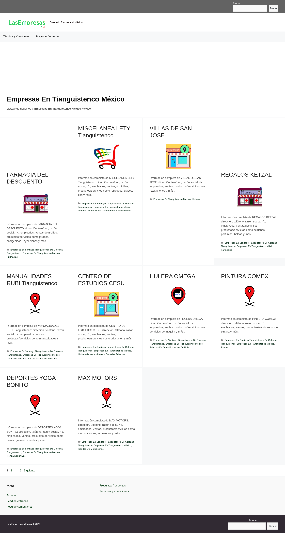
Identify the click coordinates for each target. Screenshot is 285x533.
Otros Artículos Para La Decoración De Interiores (32, 358)
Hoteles (196, 199)
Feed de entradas (17, 501)
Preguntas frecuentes (47, 36)
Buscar (236, 3)
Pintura (224, 347)
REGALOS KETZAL (246, 174)
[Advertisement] (106, 72)
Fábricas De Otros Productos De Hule (169, 347)
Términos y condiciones (114, 491)
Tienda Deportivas (16, 455)
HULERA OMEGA (172, 276)
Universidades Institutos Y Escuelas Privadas (101, 354)
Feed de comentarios (19, 506)
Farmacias (12, 256)
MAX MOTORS (97, 378)
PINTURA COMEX (244, 276)
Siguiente (31, 470)
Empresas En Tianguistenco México (41, 253)
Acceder (12, 495)
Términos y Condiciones (16, 36)
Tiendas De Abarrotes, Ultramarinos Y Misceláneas (104, 210)
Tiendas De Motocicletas (91, 449)
